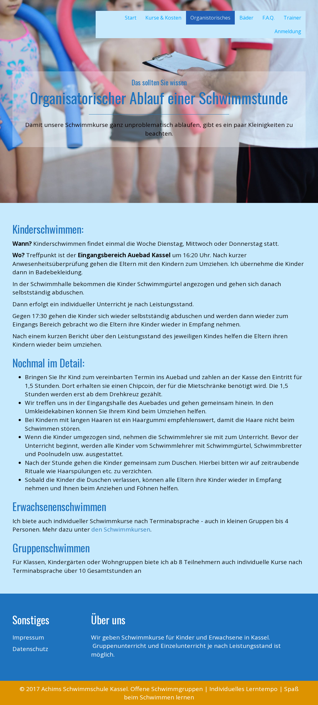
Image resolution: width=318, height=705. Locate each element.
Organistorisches (210, 17)
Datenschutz (30, 649)
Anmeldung (288, 31)
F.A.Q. (268, 17)
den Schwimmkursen (120, 529)
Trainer (292, 17)
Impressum (28, 637)
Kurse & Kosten (163, 17)
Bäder (246, 17)
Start (130, 17)
